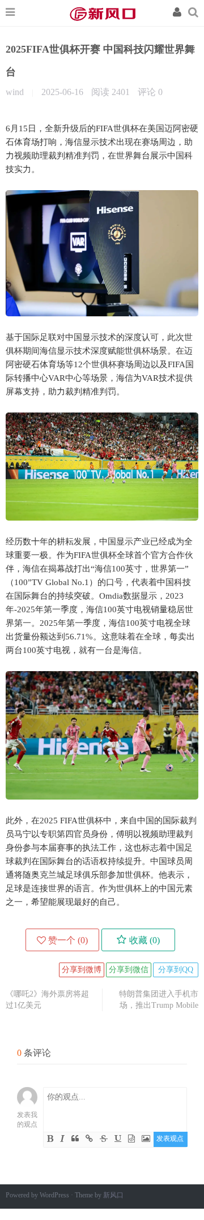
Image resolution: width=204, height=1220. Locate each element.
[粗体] (50, 1139)
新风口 (102, 13)
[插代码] (131, 1139)
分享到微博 (81, 969)
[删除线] (103, 1139)
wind (16, 92)
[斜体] (62, 1139)
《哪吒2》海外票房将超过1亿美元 (47, 999)
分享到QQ (175, 969)
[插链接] (89, 1139)
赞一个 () (68, 940)
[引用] (75, 1139)
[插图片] (145, 1139)
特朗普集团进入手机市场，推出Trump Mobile (158, 999)
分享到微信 (128, 969)
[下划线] (118, 1139)
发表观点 (170, 1138)
